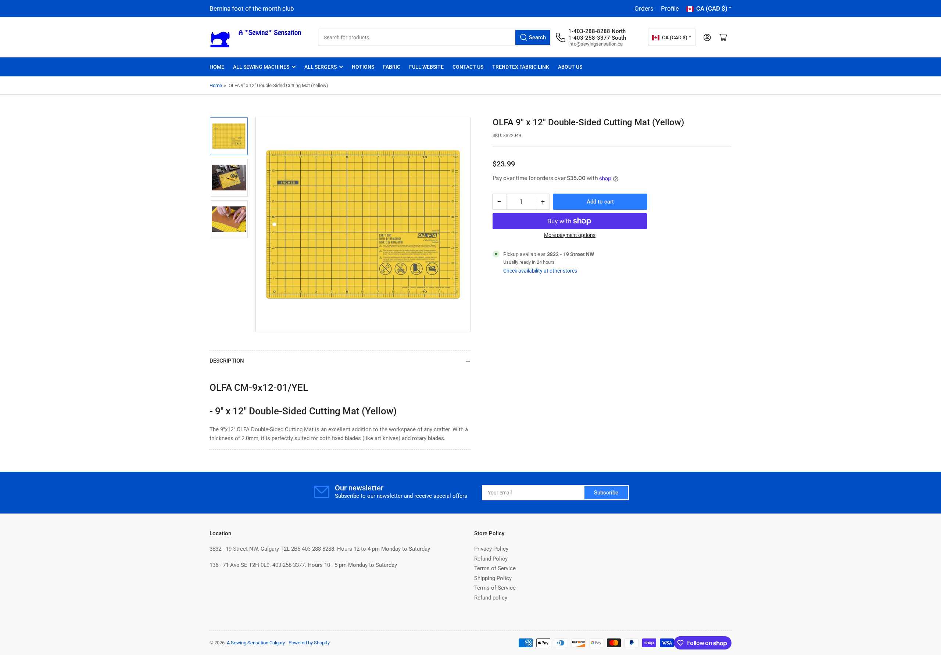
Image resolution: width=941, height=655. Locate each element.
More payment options (569, 235)
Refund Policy (491, 558)
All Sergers (320, 67)
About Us (570, 67)
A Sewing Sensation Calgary (256, 642)
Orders (644, 8)
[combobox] (434, 37)
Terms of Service (495, 568)
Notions (363, 67)
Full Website (426, 67)
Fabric (391, 67)
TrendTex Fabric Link (520, 67)
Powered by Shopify (309, 642)
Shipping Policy (493, 578)
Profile (670, 8)
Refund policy (490, 597)
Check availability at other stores (540, 271)
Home (217, 67)
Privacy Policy (491, 549)
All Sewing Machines (261, 67)
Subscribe (606, 492)
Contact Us (467, 67)
